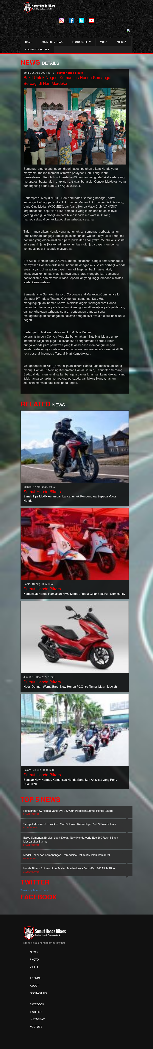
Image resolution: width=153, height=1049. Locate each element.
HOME (28, 41)
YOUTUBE (36, 1026)
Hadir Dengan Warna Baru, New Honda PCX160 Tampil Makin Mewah (70, 686)
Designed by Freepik (35, 1032)
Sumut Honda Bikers (42, 491)
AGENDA (121, 41)
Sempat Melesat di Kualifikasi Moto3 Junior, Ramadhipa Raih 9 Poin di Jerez (69, 826)
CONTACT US (38, 993)
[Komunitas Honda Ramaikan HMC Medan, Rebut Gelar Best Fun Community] (75, 543)
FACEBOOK (37, 1004)
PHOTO (34, 959)
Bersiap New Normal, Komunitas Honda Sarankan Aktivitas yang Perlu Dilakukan (70, 781)
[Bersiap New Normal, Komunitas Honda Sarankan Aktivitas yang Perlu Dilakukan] (75, 729)
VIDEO (103, 41)
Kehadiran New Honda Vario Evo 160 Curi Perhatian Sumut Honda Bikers (68, 812)
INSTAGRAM (37, 1019)
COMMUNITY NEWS (52, 41)
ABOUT (34, 985)
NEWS (34, 952)
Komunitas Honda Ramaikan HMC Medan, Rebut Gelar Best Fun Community (74, 593)
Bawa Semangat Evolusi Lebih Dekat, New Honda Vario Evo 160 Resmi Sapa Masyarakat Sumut (70, 841)
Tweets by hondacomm (34, 890)
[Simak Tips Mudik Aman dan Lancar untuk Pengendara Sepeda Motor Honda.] (75, 446)
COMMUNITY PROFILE (37, 49)
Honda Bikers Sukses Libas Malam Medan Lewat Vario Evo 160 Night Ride (69, 870)
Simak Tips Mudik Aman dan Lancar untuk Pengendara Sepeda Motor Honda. (70, 498)
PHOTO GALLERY (81, 41)
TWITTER (36, 1012)
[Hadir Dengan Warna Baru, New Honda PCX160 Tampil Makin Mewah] (75, 636)
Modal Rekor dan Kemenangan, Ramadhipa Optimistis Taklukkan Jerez (66, 856)
